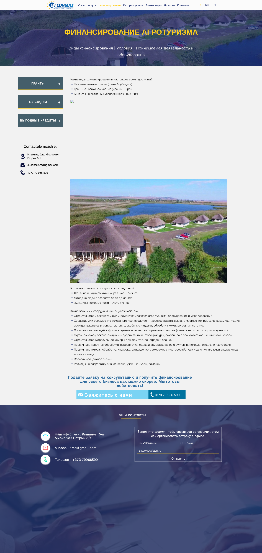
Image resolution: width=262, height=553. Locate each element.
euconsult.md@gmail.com (42, 164)
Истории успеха (133, 5)
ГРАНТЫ (38, 83)
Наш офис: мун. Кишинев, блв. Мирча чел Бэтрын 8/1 (80, 436)
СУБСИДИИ (38, 102)
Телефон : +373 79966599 (76, 460)
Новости (169, 5)
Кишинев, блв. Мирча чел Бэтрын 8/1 (42, 156)
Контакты (183, 5)
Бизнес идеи (153, 5)
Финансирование (110, 5)
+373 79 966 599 (37, 172)
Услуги (92, 5)
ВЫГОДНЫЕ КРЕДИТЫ (38, 120)
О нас (81, 5)
